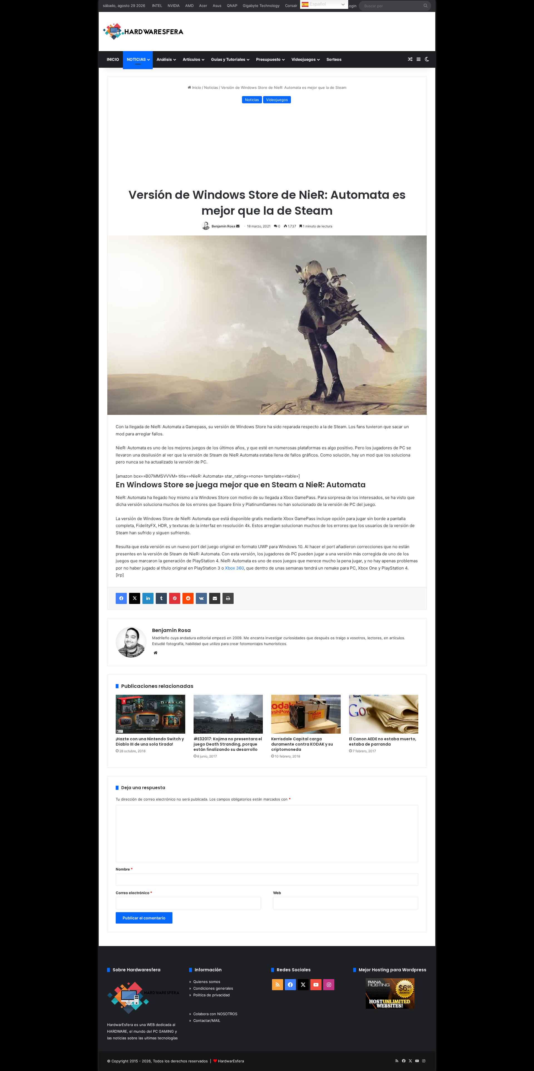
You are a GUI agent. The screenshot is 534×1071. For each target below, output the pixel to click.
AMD (189, 5)
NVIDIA (174, 5)
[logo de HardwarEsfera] (143, 31)
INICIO (113, 59)
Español (317, 4)
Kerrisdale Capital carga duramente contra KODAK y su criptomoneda (302, 744)
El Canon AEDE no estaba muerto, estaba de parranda (382, 741)
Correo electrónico (134, 893)
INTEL (157, 5)
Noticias (211, 87)
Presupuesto (268, 59)
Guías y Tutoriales (228, 59)
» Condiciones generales (211, 988)
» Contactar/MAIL (204, 1020)
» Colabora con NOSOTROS (213, 1014)
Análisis (164, 59)
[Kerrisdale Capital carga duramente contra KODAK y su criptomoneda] (306, 714)
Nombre (124, 869)
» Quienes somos (204, 981)
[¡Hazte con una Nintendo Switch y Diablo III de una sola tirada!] (150, 714)
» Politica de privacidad (209, 995)
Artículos (191, 59)
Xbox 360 (234, 568)
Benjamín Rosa (223, 226)
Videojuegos (303, 59)
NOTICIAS (136, 59)
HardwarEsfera (231, 1061)
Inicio (196, 87)
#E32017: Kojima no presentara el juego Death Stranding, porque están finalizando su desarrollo (228, 744)
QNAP (232, 5)
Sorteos (334, 59)
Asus (217, 5)
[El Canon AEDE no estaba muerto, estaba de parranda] (384, 714)
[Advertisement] (267, 146)
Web (277, 893)
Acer (203, 5)
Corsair (291, 5)
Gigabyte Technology (261, 5)
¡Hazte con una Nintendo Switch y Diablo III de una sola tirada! (150, 741)
